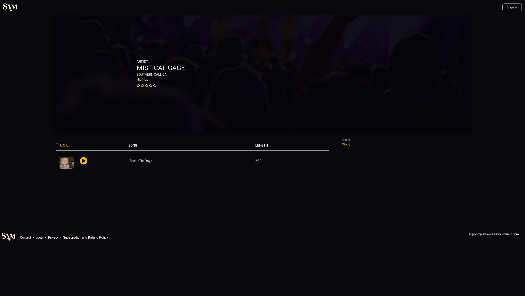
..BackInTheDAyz (140, 161)
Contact (25, 237)
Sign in (512, 7)
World (346, 144)
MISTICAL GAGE (161, 68)
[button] (83, 161)
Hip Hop (142, 79)
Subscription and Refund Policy (85, 237)
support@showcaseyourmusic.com (494, 234)
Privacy (53, 237)
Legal (39, 237)
